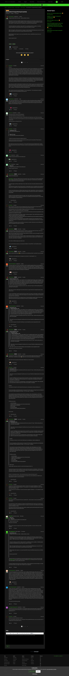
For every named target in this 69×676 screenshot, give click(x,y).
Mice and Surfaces (50, 14)
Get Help (23, 657)
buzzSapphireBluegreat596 (13, 607)
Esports (14, 662)
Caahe (10, 155)
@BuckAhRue (11, 178)
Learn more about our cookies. (51, 669)
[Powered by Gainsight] (34, 652)
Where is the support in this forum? (53, 20)
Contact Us (32, 663)
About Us (32, 657)
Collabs (14, 663)
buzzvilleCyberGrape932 (13, 587)
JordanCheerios (11, 98)
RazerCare (23, 662)
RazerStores (5, 657)
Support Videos (24, 665)
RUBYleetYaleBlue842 (12, 263)
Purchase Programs (7, 662)
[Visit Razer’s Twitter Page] (40, 662)
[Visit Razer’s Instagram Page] (40, 659)
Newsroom (32, 660)
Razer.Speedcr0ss (11, 531)
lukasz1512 (10, 112)
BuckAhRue (10, 65)
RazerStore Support (24, 660)
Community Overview (11, 7)
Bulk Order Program (7, 663)
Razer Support (17, 7)
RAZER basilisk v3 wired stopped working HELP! (54, 30)
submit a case (12, 559)
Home (6, 7)
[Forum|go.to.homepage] (10, 2)
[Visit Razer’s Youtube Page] (40, 663)
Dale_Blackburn (11, 16)
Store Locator (6, 660)
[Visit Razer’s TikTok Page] (40, 665)
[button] (62, 2)
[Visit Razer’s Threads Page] (40, 660)
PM (29, 559)
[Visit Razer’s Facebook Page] (40, 657)
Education (5, 665)
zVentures (32, 662)
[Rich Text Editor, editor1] (25, 639)
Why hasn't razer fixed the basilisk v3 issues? (54, 13)
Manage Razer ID (24, 663)
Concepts (14, 660)
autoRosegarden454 (12, 570)
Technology (14, 657)
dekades (10, 516)
